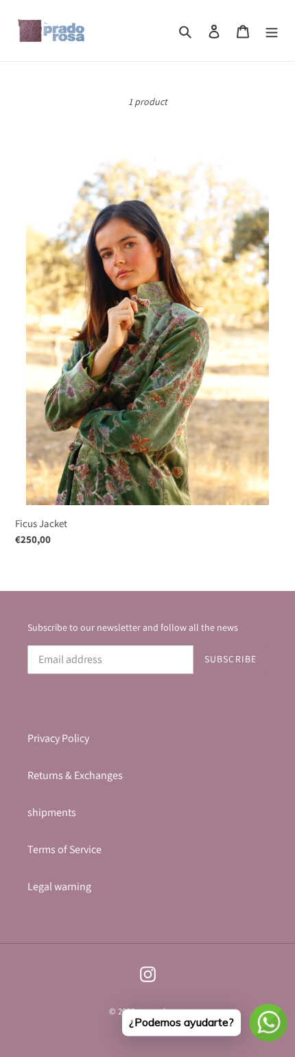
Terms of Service (64, 849)
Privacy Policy (58, 738)
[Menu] (271, 31)
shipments (51, 812)
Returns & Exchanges (75, 775)
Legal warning (59, 886)
